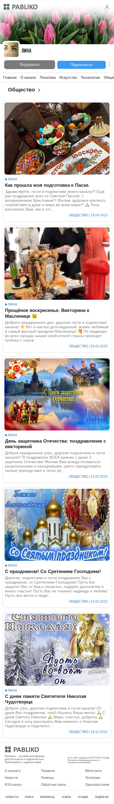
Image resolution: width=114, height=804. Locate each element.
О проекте (13, 771)
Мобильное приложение (86, 750)
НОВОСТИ (12, 797)
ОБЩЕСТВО (78, 215)
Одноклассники (97, 785)
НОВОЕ (66, 797)
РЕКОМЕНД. (47, 797)
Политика (48, 77)
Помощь (47, 778)
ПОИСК (29, 797)
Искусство (68, 77)
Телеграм (92, 778)
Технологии (90, 77)
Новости (11, 778)
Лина (27, 51)
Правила (48, 771)
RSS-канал (13, 785)
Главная (10, 77)
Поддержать (30, 64)
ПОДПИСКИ (101, 797)
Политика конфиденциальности (83, 760)
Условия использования (79, 762)
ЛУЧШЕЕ (83, 797)
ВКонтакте (93, 771)
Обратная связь (53, 785)
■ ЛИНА (11, 179)
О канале (28, 77)
